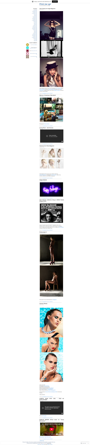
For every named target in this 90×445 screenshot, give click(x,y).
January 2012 (35, 10)
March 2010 (35, 25)
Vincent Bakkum (34, 44)
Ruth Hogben (44, 415)
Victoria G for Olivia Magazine (46, 145)
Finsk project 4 (43, 232)
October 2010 (35, 19)
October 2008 (35, 36)
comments (42, 444)
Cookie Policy (49, 443)
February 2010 (35, 26)
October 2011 (35, 12)
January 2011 (35, 17)
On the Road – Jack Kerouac (46, 127)
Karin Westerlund (51, 89)
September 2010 (34, 20)
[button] (43, 153)
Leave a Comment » (50, 93)
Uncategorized (44, 93)
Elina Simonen (58, 88)
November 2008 (35, 35)
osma (31, 56)
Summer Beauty (43, 303)
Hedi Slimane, (61, 227)
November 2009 (35, 28)
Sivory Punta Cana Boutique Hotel (51, 391)
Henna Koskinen (42, 89)
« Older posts (41, 440)
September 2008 (34, 37)
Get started (55, 1)
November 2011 (35, 11)
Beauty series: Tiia (34, 50)
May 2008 (35, 40)
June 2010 (35, 22)
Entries (39, 444)
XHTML (48, 444)
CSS (51, 444)
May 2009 (35, 31)
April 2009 (35, 32)
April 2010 (35, 24)
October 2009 (35, 29)
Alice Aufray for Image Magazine (47, 8)
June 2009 (35, 30)
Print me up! (45, 4)
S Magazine (54, 299)
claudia (31, 53)
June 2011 (35, 14)
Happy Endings (43, 179)
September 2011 (34, 13)
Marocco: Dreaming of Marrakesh (47, 95)
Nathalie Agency (57, 90)
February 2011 (35, 16)
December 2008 (35, 34)
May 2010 (35, 23)
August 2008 (35, 38)
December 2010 (35, 18)
